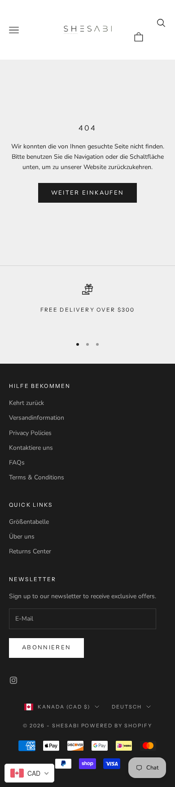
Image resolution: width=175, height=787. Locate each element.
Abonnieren (46, 648)
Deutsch (127, 707)
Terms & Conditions (36, 477)
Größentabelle (29, 521)
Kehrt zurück (26, 403)
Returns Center (30, 551)
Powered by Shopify (117, 725)
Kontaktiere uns (31, 448)
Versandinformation (36, 417)
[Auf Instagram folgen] (13, 680)
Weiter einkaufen (87, 193)
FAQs (17, 462)
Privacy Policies (30, 433)
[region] (87, 306)
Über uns (22, 536)
